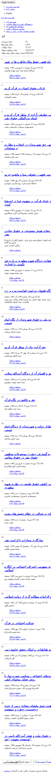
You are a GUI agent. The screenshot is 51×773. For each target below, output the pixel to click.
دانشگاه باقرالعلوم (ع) (15, 27)
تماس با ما (10, 9)
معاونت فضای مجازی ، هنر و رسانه (20, 31)
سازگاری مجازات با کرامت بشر (23, 540)
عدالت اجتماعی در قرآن (19, 623)
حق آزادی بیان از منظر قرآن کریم (25, 347)
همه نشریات (11, 22)
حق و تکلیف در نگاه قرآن (19, 400)
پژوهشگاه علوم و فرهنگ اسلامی (19, 24)
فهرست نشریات (12, 7)
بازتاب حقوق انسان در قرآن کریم (24, 88)
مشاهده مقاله (15, 75)
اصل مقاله (17, 78)
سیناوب (6, 771)
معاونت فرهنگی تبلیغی (15, 29)
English (9, 13)
